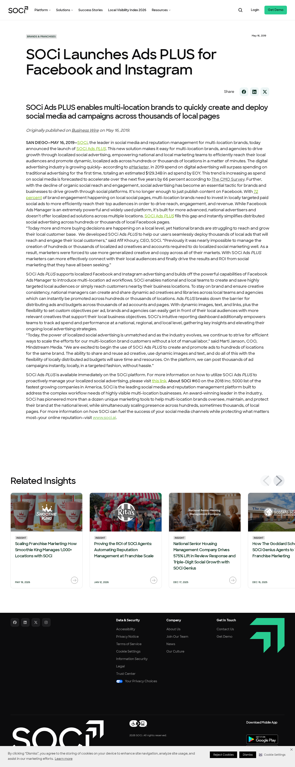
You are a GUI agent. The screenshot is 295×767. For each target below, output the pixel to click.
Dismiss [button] (248, 755)
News (170, 644)
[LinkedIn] (25, 622)
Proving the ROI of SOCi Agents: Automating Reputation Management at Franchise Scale (124, 550)
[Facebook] (14, 622)
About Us (173, 629)
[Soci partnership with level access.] (138, 723)
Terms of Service (128, 644)
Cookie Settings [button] (128, 651)
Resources (160, 10)
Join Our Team (177, 637)
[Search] (240, 10)
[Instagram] (46, 622)
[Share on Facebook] (244, 91)
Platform (41, 10)
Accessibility (125, 629)
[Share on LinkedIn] (254, 91)
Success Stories (90, 10)
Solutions (63, 10)
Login (255, 10)
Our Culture (175, 651)
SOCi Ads (159, 216)
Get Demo (275, 10)
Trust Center (126, 674)
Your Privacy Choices (141, 681)
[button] (272, 754)
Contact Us (225, 629)
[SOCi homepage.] (57, 736)
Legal (120, 666)
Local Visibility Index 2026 (127, 10)
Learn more (63, 759)
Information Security (132, 659)
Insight (21, 537)
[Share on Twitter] (264, 91)
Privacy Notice (127, 637)
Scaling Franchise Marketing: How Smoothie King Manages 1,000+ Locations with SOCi (46, 550)
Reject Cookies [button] (223, 755)
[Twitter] (35, 622)
